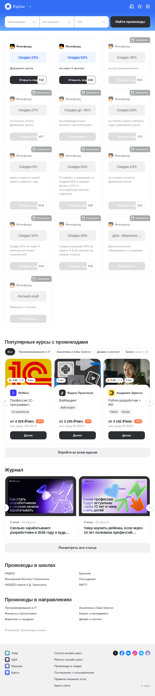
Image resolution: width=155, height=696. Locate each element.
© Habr (145, 685)
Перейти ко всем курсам (77, 452)
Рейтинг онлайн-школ (68, 659)
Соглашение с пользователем (74, 672)
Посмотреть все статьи (77, 547)
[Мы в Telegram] (141, 653)
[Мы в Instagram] (134, 653)
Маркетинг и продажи (19, 619)
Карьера (16, 666)
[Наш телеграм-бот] (147, 653)
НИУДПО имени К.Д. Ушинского (25, 584)
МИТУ (83, 584)
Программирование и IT (35, 351)
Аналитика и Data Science (74, 351)
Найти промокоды (130, 21)
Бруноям (85, 573)
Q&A (14, 659)
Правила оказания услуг (70, 679)
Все (10, 351)
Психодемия (87, 579)
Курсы (15, 672)
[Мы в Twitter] (115, 653)
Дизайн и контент (108, 351)
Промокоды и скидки (68, 666)
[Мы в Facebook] (121, 653)
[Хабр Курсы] (14, 6)
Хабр (14, 653)
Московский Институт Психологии (27, 579)
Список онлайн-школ (68, 653)
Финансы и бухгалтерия (21, 613)
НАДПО (10, 573)
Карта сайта (62, 685)
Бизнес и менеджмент (93, 613)
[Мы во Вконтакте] (128, 653)
